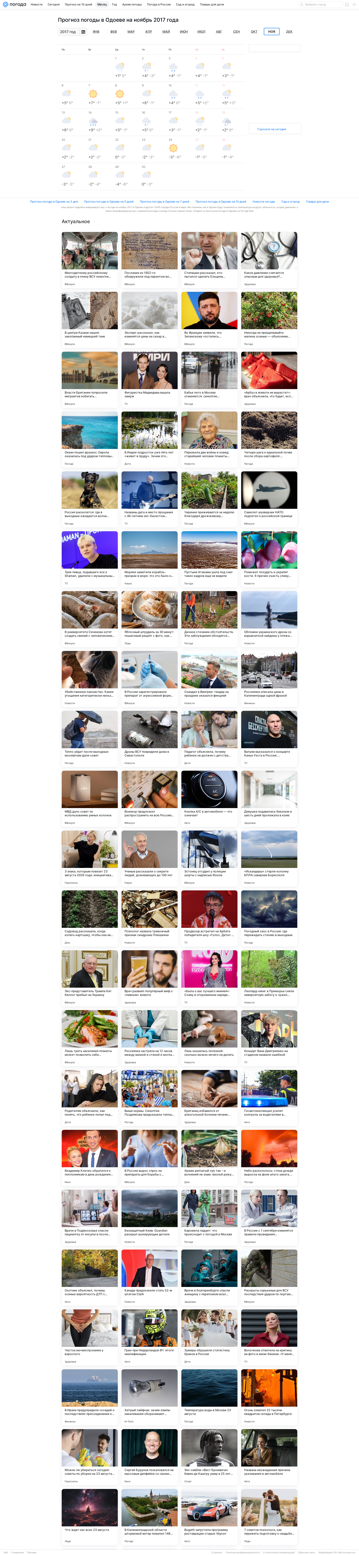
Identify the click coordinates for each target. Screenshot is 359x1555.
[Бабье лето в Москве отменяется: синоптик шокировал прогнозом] (209, 380)
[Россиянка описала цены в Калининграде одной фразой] (269, 679)
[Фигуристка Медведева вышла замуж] (150, 380)
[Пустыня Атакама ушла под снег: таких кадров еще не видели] (209, 559)
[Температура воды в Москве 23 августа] (209, 1397)
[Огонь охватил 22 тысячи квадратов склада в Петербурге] (269, 1397)
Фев (113, 31)
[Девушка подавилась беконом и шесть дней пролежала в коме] (269, 799)
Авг (219, 31)
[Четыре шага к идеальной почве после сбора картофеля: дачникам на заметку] (269, 440)
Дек (289, 31)
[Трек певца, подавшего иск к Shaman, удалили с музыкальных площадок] (90, 559)
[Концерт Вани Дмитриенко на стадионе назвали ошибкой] (269, 1038)
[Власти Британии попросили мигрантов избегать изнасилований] (90, 380)
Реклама (31, 1552)
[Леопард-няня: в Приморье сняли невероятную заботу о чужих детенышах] (269, 978)
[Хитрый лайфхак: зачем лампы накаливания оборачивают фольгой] (150, 1397)
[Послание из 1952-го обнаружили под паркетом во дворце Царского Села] (150, 260)
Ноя (271, 31)
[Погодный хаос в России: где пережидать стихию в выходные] (269, 918)
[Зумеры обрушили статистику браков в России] (209, 1337)
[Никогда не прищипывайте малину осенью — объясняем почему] (269, 320)
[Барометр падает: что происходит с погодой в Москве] (209, 1218)
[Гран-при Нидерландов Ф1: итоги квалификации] (150, 1337)
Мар (131, 31)
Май (166, 31)
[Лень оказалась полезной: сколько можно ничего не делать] (209, 1038)
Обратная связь (306, 1552)
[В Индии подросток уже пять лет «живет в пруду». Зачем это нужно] (150, 440)
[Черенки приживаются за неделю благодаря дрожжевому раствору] (209, 499)
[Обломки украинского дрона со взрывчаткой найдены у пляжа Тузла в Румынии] (269, 619)
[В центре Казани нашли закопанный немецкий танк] (90, 320)
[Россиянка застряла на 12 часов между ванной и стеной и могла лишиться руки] (150, 1038)
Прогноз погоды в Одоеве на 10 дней (221, 201)
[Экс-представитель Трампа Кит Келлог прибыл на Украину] (90, 978)
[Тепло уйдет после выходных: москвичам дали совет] (90, 739)
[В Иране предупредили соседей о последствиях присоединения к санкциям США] (90, 1397)
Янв (96, 31)
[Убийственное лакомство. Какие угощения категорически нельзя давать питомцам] (90, 679)
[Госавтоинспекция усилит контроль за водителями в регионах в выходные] (269, 1098)
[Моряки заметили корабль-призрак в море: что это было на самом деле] (150, 559)
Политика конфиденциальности (243, 1552)
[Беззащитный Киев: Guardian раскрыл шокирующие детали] (150, 1218)
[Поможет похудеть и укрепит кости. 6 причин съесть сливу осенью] (269, 559)
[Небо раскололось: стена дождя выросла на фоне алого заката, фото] (269, 1158)
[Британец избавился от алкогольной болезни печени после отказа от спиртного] (209, 1098)
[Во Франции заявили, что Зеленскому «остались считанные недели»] (209, 320)
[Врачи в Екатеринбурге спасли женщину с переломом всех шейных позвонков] (209, 1278)
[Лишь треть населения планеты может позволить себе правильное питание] (90, 1038)
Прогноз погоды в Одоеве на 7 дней (164, 201)
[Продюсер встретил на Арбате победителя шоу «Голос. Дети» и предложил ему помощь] (209, 918)
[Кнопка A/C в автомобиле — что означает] (209, 799)
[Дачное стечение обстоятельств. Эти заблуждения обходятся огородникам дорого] (209, 619)
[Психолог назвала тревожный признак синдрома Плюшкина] (150, 918)
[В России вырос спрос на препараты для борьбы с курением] (150, 1158)
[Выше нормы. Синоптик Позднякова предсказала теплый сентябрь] (150, 1098)
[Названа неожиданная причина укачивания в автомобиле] (269, 1457)
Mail (6, 1552)
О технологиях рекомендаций (279, 1552)
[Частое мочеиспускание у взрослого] (90, 1337)
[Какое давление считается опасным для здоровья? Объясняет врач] (269, 260)
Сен (236, 31)
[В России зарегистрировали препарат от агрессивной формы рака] (150, 679)
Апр (148, 31)
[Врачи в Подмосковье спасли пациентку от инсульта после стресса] (90, 1218)
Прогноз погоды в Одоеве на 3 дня (54, 201)
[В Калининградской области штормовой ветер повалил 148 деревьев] (150, 1517)
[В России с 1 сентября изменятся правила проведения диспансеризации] (269, 1218)
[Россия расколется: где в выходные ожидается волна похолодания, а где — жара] (90, 499)
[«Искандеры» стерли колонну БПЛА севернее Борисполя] (269, 859)
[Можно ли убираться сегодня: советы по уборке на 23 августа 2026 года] (90, 1457)
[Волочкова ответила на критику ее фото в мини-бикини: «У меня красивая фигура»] (269, 1337)
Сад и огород (290, 201)
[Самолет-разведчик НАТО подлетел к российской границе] (269, 499)
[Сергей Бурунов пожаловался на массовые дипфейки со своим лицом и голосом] (150, 1457)
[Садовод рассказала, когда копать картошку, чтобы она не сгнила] (90, 918)
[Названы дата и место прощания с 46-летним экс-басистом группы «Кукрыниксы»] (150, 499)
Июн (184, 31)
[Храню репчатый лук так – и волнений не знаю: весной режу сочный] (209, 1158)
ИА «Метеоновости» (345, 1552)
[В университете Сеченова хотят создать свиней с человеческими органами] (90, 619)
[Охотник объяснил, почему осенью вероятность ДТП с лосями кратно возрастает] (90, 1278)
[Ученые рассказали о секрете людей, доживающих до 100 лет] (150, 859)
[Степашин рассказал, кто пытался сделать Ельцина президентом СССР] (209, 260)
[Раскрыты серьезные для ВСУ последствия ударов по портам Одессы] (269, 1278)
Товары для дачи (317, 201)
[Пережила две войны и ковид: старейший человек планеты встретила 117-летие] (209, 440)
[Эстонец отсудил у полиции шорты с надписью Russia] (209, 859)
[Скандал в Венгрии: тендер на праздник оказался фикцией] (209, 679)
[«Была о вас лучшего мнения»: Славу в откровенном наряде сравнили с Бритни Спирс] (209, 978)
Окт (254, 31)
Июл (201, 31)
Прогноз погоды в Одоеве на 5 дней (109, 201)
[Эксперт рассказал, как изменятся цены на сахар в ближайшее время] (150, 320)
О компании (17, 1552)
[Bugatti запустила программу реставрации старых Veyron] (209, 1517)
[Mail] (5, 4)
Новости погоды (264, 201)
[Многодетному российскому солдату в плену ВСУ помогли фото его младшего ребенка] (90, 260)
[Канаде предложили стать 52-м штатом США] (150, 1278)
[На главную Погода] (17, 4)
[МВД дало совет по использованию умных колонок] (90, 799)
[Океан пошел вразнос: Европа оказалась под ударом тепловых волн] (90, 440)
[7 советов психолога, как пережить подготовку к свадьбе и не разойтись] (269, 1517)
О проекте (216, 1552)
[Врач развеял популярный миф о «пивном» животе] (150, 978)
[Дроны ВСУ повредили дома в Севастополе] (150, 739)
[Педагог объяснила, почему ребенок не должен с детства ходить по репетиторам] (209, 739)
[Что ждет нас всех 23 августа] (90, 1517)
